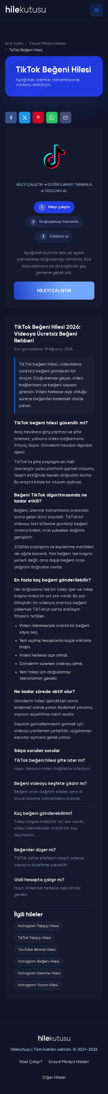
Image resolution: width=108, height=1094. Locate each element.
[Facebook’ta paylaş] (11, 117)
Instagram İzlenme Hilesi (39, 973)
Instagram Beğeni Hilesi (38, 961)
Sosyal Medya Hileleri (47, 43)
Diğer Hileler (54, 1078)
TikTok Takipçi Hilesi (34, 938)
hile (25, 10)
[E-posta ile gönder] (65, 117)
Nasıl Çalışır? (30, 1062)
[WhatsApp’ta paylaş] (52, 117)
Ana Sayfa (14, 43)
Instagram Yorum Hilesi (38, 985)
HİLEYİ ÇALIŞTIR (54, 290)
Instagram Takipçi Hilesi (38, 926)
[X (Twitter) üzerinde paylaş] (24, 117)
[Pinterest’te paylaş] (38, 117)
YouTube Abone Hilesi (37, 950)
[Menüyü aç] (96, 10)
